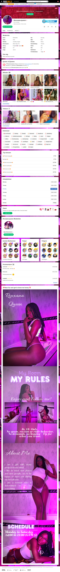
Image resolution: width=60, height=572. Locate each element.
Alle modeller (4, 4)
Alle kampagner (23, 4)
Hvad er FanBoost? (53, 23)
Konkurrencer (31, 4)
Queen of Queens (28, 63)
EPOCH (24, 567)
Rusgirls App (39, 4)
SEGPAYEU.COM (28, 567)
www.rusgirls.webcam (16, 567)
